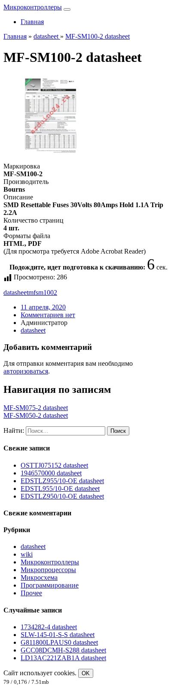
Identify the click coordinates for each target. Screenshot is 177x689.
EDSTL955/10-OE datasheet (60, 488)
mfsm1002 (42, 292)
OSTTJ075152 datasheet (54, 465)
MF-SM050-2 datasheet (35, 415)
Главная (32, 21)
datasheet (15, 292)
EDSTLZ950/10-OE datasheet (62, 496)
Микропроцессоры (48, 569)
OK (86, 673)
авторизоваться (25, 371)
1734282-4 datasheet (49, 627)
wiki (27, 554)
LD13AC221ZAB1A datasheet (63, 657)
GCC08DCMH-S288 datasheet (63, 650)
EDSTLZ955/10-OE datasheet (62, 480)
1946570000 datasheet (51, 473)
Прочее (31, 593)
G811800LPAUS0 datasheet (59, 642)
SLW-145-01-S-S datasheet (58, 634)
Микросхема (39, 577)
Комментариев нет (48, 314)
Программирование (50, 585)
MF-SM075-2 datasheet (35, 407)
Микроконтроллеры (32, 7)
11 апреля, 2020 (43, 307)
